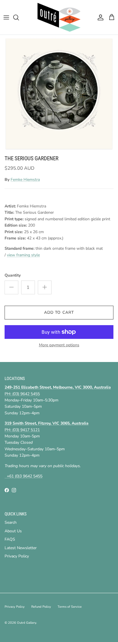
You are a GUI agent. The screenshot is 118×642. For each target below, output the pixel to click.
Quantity (13, 275)
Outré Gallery (26, 623)
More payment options (59, 345)
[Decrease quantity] (11, 287)
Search (11, 522)
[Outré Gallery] (59, 17)
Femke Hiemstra (25, 179)
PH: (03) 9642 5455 (22, 394)
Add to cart (59, 312)
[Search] (19, 17)
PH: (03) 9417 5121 (22, 430)
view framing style (23, 255)
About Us (13, 531)
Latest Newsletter (21, 548)
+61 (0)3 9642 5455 (23, 476)
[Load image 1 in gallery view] (59, 94)
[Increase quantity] (45, 287)
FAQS (10, 539)
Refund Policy (41, 607)
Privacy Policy (17, 556)
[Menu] (6, 17)
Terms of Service (70, 607)
